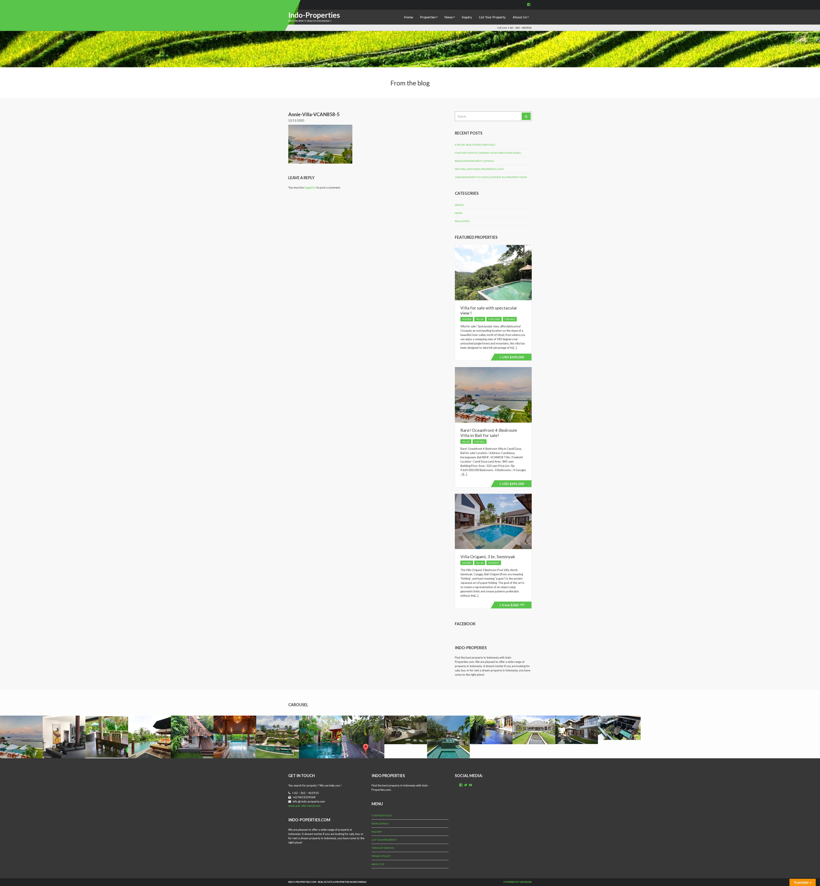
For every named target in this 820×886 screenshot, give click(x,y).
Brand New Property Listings (474, 161)
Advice (459, 204)
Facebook (465, 623)
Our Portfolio (382, 815)
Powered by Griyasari (518, 881)
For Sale (510, 319)
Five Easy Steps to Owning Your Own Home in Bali (488, 152)
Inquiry (467, 17)
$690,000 (512, 357)
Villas (479, 319)
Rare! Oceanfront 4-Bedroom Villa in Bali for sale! (488, 433)
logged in (310, 187)
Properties (428, 17)
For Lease (494, 319)
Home (408, 17)
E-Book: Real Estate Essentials (475, 144)
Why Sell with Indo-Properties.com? (479, 169)
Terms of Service (383, 847)
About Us (520, 17)
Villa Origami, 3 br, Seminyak (487, 556)
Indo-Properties (314, 14)
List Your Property (492, 17)
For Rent (493, 562)
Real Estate (462, 221)
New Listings (380, 823)
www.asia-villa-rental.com (304, 805)
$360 (513, 605)
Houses (466, 319)
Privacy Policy (381, 856)
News (448, 17)
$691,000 (512, 484)
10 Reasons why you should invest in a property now (491, 177)
